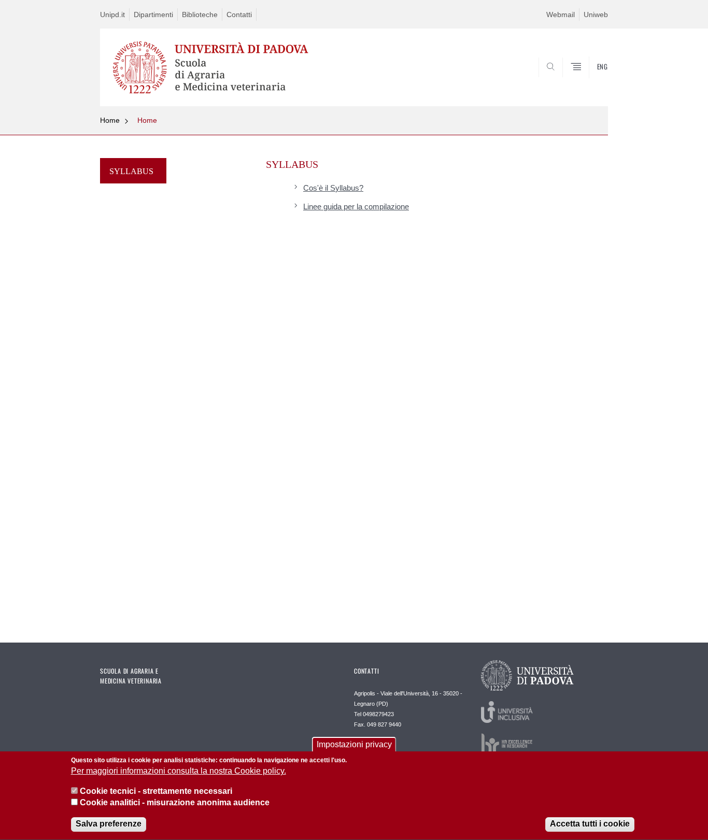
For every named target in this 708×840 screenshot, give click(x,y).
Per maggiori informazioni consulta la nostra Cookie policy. (178, 771)
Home (110, 120)
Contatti (239, 14)
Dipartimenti (153, 14)
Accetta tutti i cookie (590, 824)
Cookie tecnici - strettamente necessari (156, 791)
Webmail (560, 14)
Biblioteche (200, 14)
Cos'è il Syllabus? (333, 187)
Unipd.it (112, 14)
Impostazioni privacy (354, 744)
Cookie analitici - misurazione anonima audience (175, 803)
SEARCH (589, 81)
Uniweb (596, 14)
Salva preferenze (108, 824)
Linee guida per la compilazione (356, 206)
